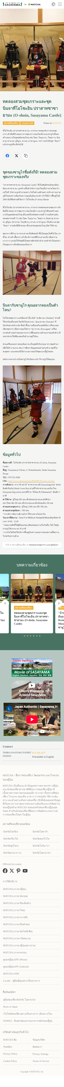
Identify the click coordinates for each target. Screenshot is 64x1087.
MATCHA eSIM (11, 973)
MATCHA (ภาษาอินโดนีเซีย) (18, 931)
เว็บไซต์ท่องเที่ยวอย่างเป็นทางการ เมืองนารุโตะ (28, 1014)
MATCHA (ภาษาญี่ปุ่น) (14, 889)
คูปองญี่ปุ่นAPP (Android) (16, 966)
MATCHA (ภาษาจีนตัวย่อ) (16, 924)
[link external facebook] (6, 872)
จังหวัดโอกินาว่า (41, 845)
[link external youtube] (26, 872)
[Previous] (5, 603)
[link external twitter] (12, 872)
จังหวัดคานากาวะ (12, 853)
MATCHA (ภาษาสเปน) (15, 952)
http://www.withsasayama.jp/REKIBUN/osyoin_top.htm (31, 481)
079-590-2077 (39, 753)
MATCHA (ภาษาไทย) (14, 910)
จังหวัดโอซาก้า (40, 831)
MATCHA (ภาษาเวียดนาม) (17, 938)
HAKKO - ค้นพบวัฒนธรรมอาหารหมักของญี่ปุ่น (27, 1021)
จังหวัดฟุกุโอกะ (11, 845)
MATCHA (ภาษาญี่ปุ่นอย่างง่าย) (19, 945)
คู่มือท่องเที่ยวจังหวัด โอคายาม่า (19, 999)
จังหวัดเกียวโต (10, 838)
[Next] (58, 603)
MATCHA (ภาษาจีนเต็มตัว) (17, 903)
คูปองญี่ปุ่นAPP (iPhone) (15, 959)
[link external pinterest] (19, 872)
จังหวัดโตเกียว (10, 831)
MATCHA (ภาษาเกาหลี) (15, 917)
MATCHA (56, 123)
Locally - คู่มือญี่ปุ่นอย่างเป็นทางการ (21, 981)
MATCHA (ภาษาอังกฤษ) (15, 896)
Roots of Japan (10, 1006)
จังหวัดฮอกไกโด (41, 838)
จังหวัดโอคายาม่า (42, 853)
